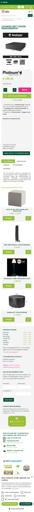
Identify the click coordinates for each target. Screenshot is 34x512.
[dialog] (17, 493)
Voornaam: (6, 383)
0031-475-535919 (14, 365)
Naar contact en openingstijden (16, 153)
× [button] (32, 477)
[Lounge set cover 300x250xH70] (16, 45)
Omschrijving (8, 161)
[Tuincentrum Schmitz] (5, 11)
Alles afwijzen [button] (26, 504)
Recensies (6, 169)
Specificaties (21, 161)
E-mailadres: (7, 391)
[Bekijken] (31, 7)
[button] (17, 509)
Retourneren (18, 165)
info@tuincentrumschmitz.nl (11, 367)
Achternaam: (21, 383)
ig (22, 7)
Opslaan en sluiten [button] (9, 504)
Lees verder (15, 488)
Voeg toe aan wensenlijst (28, 218)
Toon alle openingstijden (10, 352)
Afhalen (6, 165)
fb (19, 7)
